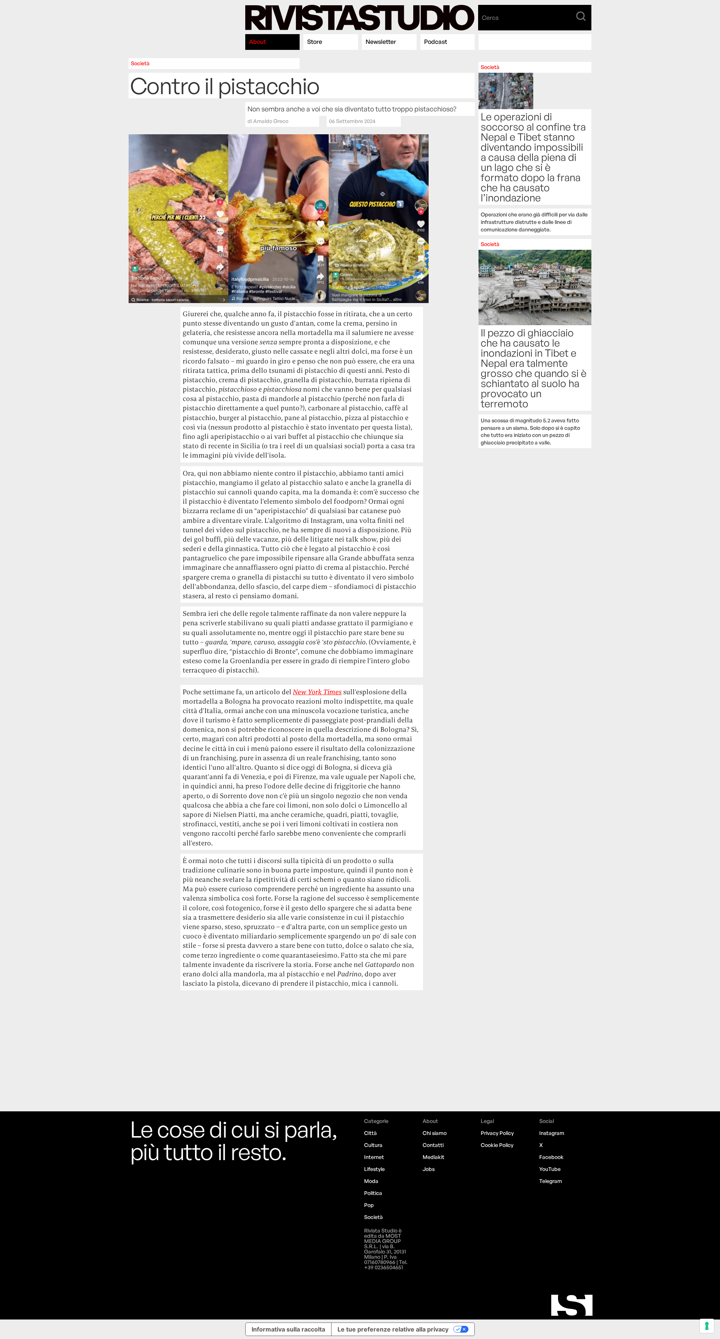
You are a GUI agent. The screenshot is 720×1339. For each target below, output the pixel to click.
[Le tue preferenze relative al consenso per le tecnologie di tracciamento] (707, 1326)
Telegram (550, 1181)
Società (140, 63)
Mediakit (433, 1157)
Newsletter (381, 41)
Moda (371, 1181)
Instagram (551, 1133)
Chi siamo (435, 1133)
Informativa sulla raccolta (288, 1329)
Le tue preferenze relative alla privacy (393, 1329)
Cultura (373, 1145)
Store (314, 41)
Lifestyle (374, 1169)
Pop (369, 1205)
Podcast (435, 41)
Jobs (429, 1169)
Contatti (433, 1145)
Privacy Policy (497, 1133)
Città (370, 1133)
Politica (373, 1193)
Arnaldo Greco (270, 121)
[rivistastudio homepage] (360, 18)
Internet (374, 1157)
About (257, 41)
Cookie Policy (497, 1145)
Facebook (551, 1157)
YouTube (550, 1169)
